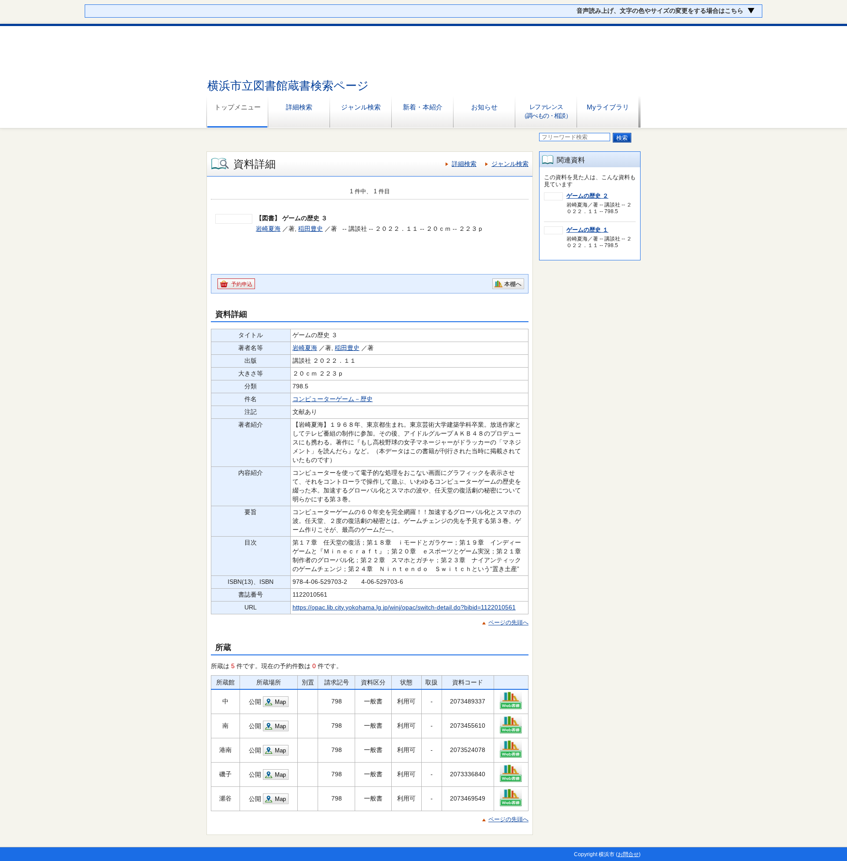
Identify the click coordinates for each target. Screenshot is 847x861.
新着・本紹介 (422, 107)
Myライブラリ (608, 107)
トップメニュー (237, 107)
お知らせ (484, 107)
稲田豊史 (310, 228)
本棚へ (512, 284)
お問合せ (628, 854)
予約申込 (241, 284)
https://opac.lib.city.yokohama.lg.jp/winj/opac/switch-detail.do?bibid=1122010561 (404, 607)
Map (280, 702)
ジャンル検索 (361, 107)
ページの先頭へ (508, 622)
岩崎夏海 (268, 228)
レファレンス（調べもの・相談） (546, 111)
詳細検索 (299, 107)
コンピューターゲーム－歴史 (332, 398)
